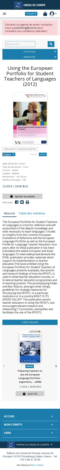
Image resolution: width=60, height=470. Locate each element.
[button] (55, 365)
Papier (43, 154)
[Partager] (16, 202)
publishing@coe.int (25, 28)
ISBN (4, 163)
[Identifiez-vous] (52, 13)
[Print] (27, 202)
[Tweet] (22, 202)
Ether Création (37, 465)
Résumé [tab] (9, 213)
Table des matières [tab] (32, 213)
